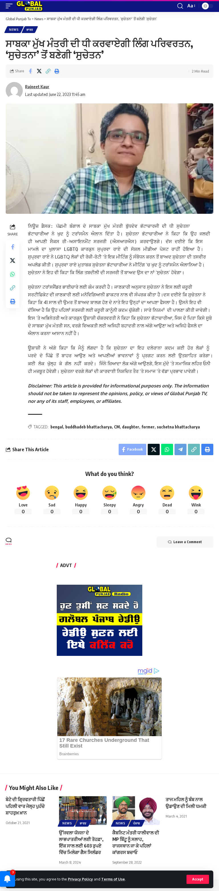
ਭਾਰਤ (30, 29)
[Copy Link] (48, 71)
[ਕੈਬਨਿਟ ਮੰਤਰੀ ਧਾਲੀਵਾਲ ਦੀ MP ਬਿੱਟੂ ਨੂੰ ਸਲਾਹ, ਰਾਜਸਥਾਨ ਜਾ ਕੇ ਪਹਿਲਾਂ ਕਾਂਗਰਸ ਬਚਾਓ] (136, 810)
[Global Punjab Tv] (29, 6)
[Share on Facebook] (30, 71)
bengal (56, 426)
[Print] (57, 71)
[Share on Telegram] (180, 449)
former (148, 426)
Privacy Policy (80, 879)
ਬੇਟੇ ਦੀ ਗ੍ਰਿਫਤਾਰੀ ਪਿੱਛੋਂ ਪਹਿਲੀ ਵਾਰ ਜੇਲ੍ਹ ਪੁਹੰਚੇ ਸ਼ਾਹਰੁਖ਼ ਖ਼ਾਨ (25, 805)
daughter (130, 426)
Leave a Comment (187, 542)
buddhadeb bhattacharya (88, 426)
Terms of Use (113, 879)
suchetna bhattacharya (178, 426)
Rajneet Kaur (37, 86)
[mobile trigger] (10, 6)
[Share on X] (39, 71)
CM (117, 426)
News (14, 29)
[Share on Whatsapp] (12, 274)
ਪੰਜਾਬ (136, 823)
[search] (180, 6)
